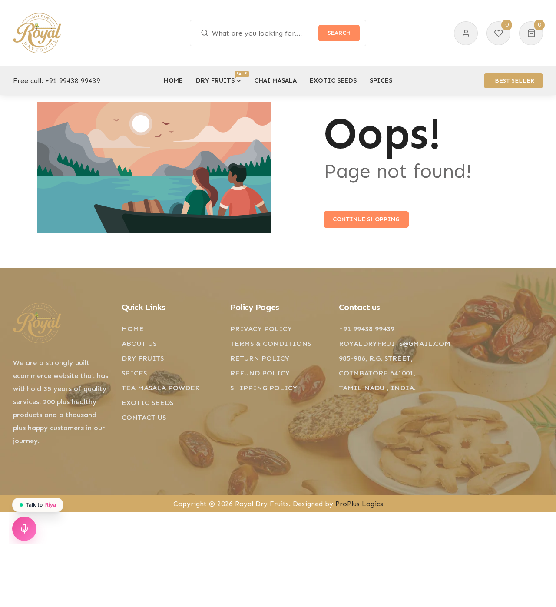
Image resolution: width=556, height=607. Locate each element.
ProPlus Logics (359, 504)
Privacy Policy (261, 329)
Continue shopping (366, 219)
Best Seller (514, 80)
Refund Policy (260, 373)
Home (133, 329)
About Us (139, 343)
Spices (134, 373)
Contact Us (144, 417)
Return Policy (259, 358)
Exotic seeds (147, 402)
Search (339, 32)
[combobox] (278, 33)
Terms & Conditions (270, 343)
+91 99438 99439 (72, 80)
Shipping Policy (263, 388)
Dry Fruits (143, 358)
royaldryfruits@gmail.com (394, 343)
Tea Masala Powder (161, 388)
